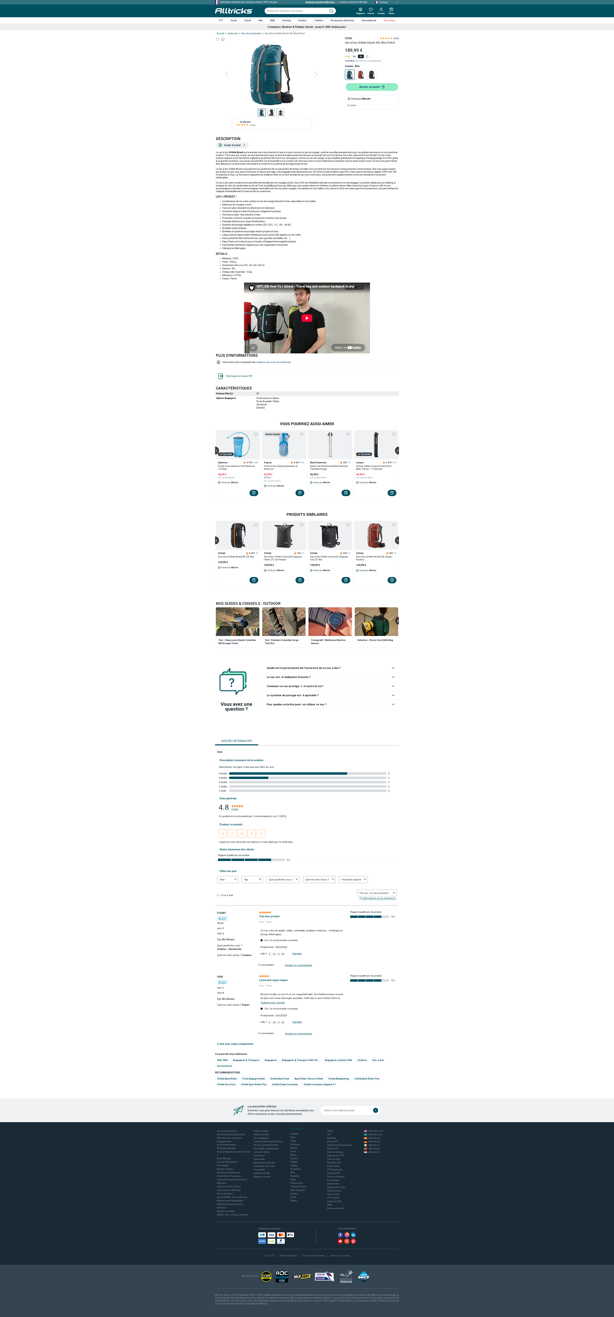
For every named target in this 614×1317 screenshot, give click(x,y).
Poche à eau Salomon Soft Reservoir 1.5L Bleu (236, 467)
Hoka (293, 1179)
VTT (221, 20)
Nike (292, 1172)
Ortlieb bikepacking (338, 1078)
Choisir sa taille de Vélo (266, 1145)
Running (287, 20)
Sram (293, 1151)
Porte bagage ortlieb (253, 1078)
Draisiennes (333, 1180)
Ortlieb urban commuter (285, 1084)
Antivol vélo (333, 1183)
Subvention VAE (262, 1173)
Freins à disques (336, 1176)
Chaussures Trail (336, 1187)
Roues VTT (332, 1148)
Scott (293, 1197)
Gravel (247, 20)
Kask (292, 1137)
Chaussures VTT (335, 1155)
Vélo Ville (222, 1060)
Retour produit (261, 1134)
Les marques (297, 1128)
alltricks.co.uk (375, 1131)
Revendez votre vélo (264, 1166)
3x (354, 56)
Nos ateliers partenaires (266, 1148)
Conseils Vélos (261, 1152)
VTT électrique (334, 1169)
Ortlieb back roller (227, 1078)
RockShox (295, 1169)
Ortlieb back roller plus (367, 1078)
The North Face (298, 1186)
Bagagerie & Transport (246, 1060)
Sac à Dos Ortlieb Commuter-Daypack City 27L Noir (329, 558)
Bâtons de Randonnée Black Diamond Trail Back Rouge (329, 467)
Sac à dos (378, 1060)
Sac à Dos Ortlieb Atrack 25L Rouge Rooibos (374, 558)
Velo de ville (333, 1159)
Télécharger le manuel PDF (238, 376)
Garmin (294, 1158)
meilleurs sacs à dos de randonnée (273, 362)
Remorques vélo (336, 1208)
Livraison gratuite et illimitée (336, 2)
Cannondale (296, 1183)
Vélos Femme (334, 1190)
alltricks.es (374, 1138)
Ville (260, 20)
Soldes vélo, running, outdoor (232, 1214)
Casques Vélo (334, 1201)
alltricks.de (374, 1141)
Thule (293, 1141)
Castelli (294, 1134)
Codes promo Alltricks (228, 1190)
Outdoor (302, 20)
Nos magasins (261, 1138)
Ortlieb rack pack (279, 1078)
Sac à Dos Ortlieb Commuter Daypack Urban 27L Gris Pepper (283, 558)
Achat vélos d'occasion (229, 1176)
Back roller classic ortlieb (309, 1078)
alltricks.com (375, 1134)
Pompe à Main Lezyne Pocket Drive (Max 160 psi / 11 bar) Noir (374, 467)
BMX (272, 20)
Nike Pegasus (297, 1190)
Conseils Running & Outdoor (268, 1141)
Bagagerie (271, 1060)
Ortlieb (348, 38)
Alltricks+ (222, 1207)
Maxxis (294, 1148)
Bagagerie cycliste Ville (338, 1060)
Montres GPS (334, 1162)
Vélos (330, 1131)
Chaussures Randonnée (339, 1145)
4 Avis (252, 125)
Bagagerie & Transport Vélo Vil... (300, 1060)
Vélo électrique (335, 1152)
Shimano (295, 1144)
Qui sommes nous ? (227, 1131)
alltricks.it (373, 1145)
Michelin (294, 1176)
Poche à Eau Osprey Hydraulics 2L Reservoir (281, 467)
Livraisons (259, 1155)
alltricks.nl (373, 1152)
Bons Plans (389, 20)
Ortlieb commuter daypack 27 (319, 1084)
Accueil (220, 33)
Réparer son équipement (230, 1200)
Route (234, 20)
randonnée (232, 33)
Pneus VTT (332, 1141)
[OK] (375, 1110)
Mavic (293, 1155)
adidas (294, 1193)
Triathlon (318, 20)
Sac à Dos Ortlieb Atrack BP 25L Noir (236, 556)
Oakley (293, 1165)
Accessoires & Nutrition (342, 20)
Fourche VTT (333, 1173)
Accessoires (224, 1065)
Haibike (294, 1162)
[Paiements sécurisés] (276, 1238)
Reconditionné (369, 20)
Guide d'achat (232, 145)
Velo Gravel (333, 1194)
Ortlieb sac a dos (226, 1084)
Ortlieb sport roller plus (254, 1084)
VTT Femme (333, 1197)
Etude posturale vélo (264, 1162)
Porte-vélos (333, 1166)
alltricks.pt (373, 1148)
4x (361, 56)
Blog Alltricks (224, 1158)
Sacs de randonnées (251, 33)
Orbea (293, 1200)
